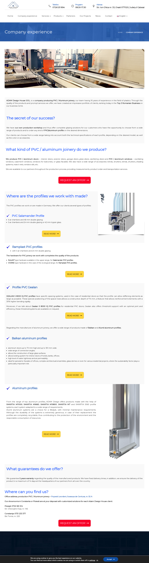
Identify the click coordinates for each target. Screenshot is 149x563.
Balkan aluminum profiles (29, 338)
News (97, 16)
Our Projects (85, 16)
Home (10, 16)
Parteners (70, 16)
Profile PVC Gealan (24, 287)
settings (92, 560)
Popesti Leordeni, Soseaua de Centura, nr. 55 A (71, 497)
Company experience (27, 16)
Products (57, 16)
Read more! (50, 234)
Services (45, 16)
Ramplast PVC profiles (27, 247)
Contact (108, 16)
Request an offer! (72, 180)
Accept (109, 559)
